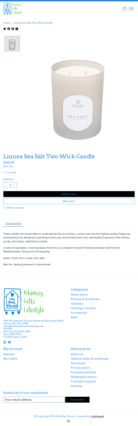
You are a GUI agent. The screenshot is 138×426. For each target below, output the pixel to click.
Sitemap (76, 385)
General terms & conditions (90, 358)
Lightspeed (97, 416)
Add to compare (15, 207)
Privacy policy (80, 367)
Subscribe (77, 399)
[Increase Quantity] (13, 185)
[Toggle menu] (131, 8)
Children (77, 303)
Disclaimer (78, 363)
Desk (74, 317)
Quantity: (8, 179)
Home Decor (79, 294)
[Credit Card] (68, 421)
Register (9, 354)
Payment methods (83, 372)
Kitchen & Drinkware (85, 299)
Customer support (83, 381)
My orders (10, 358)
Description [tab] (13, 223)
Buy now (69, 201)
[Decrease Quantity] (6, 185)
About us (77, 354)
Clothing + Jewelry (83, 308)
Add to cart (69, 194)
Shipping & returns (84, 376)
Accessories (79, 312)
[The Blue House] (12, 8)
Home (7, 22)
